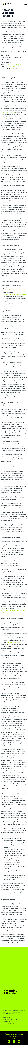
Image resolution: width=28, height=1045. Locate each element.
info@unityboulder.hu (11, 66)
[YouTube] (19, 1041)
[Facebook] (9, 1041)
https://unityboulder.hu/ (15, 64)
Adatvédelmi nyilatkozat (14, 1036)
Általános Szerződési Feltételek (14, 1034)
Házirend (14, 1038)
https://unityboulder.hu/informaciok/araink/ (13, 294)
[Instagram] (14, 1041)
